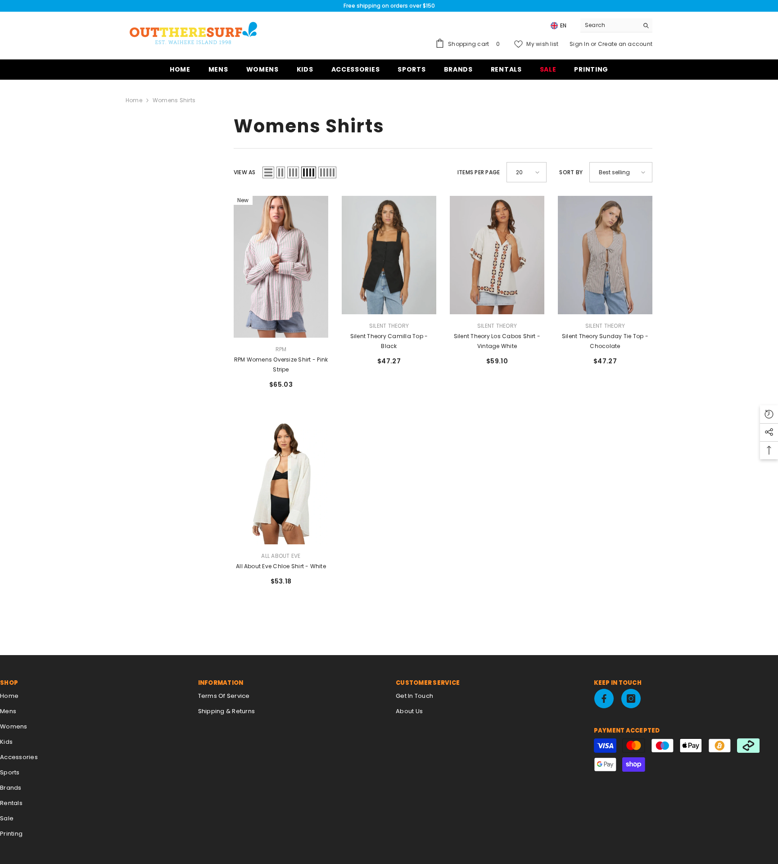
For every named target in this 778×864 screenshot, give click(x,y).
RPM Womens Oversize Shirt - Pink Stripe (281, 364)
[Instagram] (631, 698)
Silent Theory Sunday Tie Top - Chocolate (605, 341)
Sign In (580, 44)
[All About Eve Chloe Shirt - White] (281, 483)
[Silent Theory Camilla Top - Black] (389, 255)
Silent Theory (389, 326)
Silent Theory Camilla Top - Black (389, 341)
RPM (281, 349)
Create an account (625, 44)
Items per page (478, 172)
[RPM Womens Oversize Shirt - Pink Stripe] (281, 267)
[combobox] (609, 25)
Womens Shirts (174, 100)
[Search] (616, 25)
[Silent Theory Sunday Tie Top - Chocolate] (605, 255)
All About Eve (280, 556)
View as (245, 172)
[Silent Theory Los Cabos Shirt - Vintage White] (497, 255)
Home (134, 100)
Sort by (571, 172)
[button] (268, 172)
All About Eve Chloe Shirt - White (281, 566)
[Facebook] (604, 698)
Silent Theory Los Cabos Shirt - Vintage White (497, 341)
